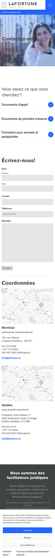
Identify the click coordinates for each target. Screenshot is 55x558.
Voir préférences (27, 545)
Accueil (4, 12)
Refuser (27, 538)
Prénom (5, 173)
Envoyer (7, 268)
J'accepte (27, 530)
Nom (4, 184)
